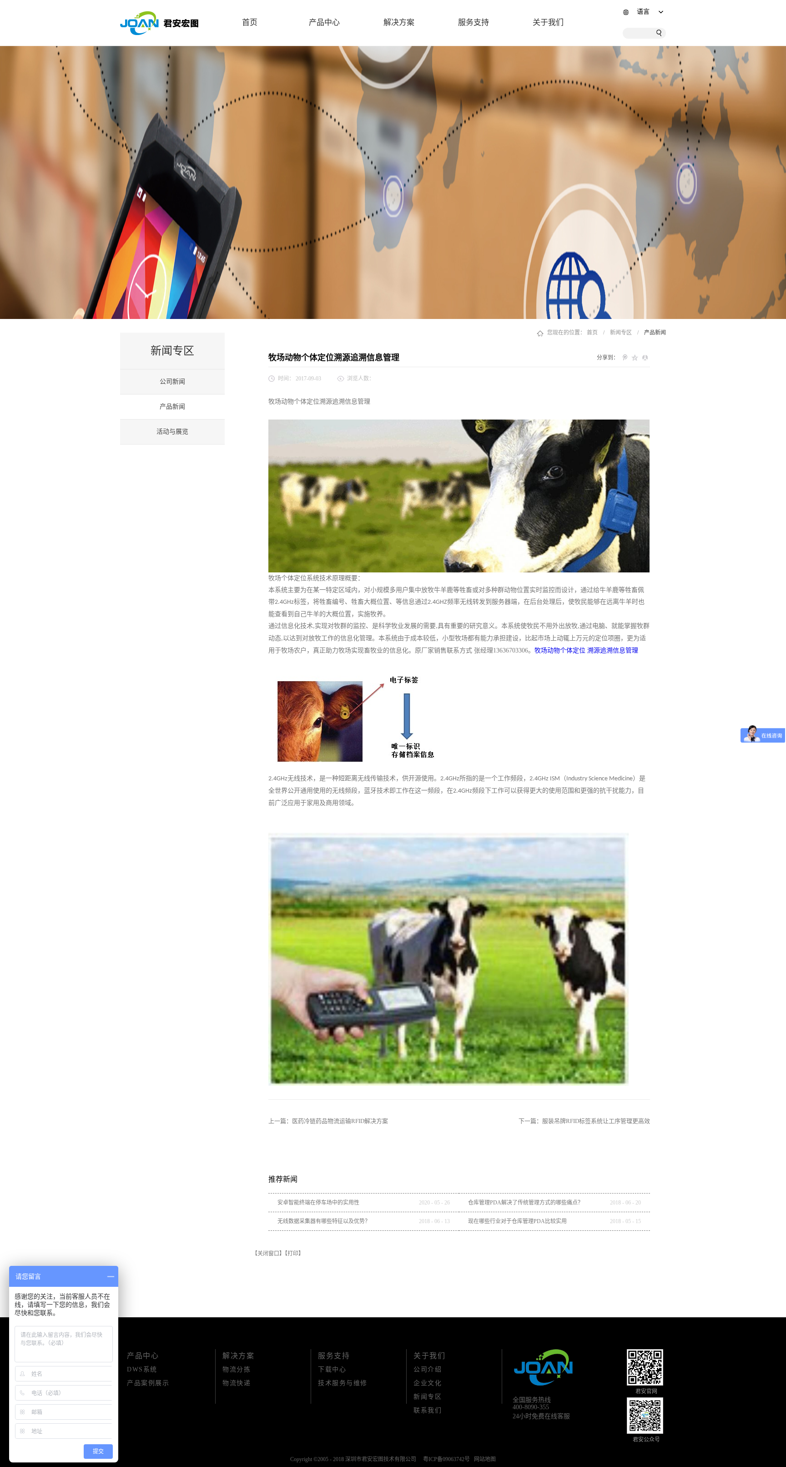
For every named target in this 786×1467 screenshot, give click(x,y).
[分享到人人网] (645, 357)
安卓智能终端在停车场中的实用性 (318, 1202)
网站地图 (483, 1459)
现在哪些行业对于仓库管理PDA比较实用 (517, 1221)
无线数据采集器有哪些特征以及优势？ (323, 1221)
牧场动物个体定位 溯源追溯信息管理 (586, 650)
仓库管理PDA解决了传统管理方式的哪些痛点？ (525, 1202)
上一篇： (328, 1121)
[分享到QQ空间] (635, 357)
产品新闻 (655, 332)
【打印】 (294, 1253)
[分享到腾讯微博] (625, 357)
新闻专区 (621, 332)
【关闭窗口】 (268, 1253)
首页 (249, 22)
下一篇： (584, 1121)
